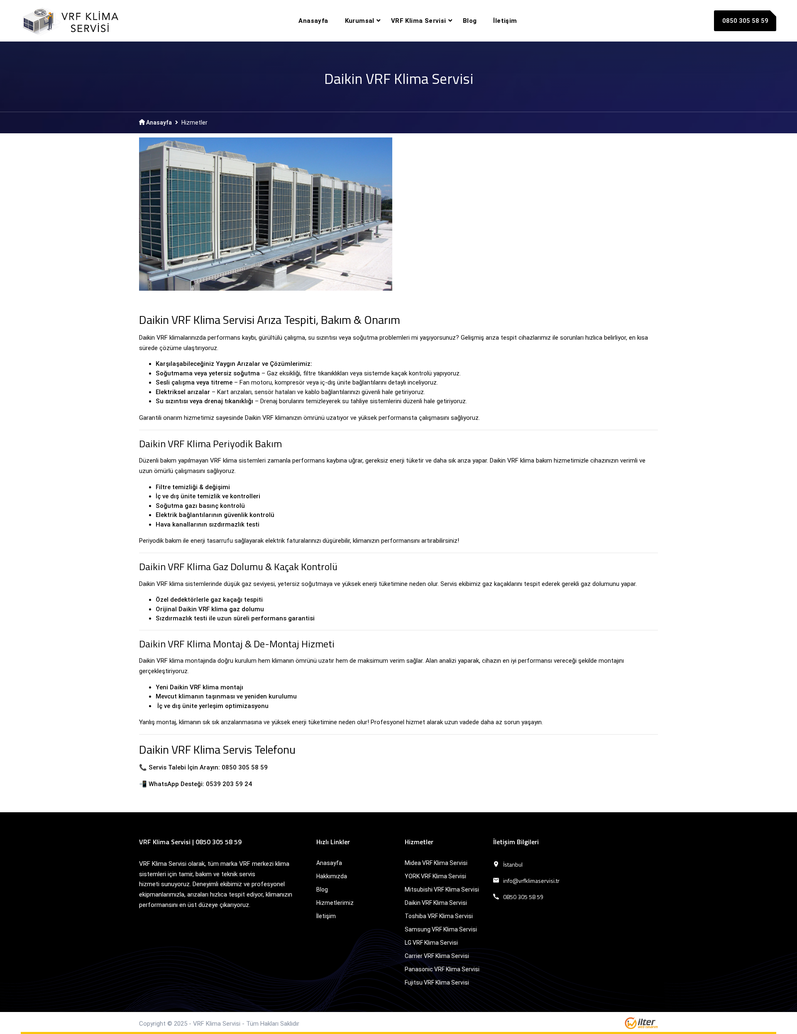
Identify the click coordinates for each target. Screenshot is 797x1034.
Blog (470, 21)
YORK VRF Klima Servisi (435, 876)
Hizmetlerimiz (335, 902)
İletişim (505, 21)
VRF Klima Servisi (418, 21)
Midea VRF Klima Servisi (436, 863)
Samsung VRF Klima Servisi (441, 929)
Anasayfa (313, 21)
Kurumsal (359, 21)
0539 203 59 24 (229, 784)
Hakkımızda (331, 876)
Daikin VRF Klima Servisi (436, 902)
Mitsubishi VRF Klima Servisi (442, 889)
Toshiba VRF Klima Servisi (439, 916)
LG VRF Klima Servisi (431, 942)
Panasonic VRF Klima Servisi (442, 969)
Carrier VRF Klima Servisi (437, 956)
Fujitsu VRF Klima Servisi (437, 982)
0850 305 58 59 (745, 21)
